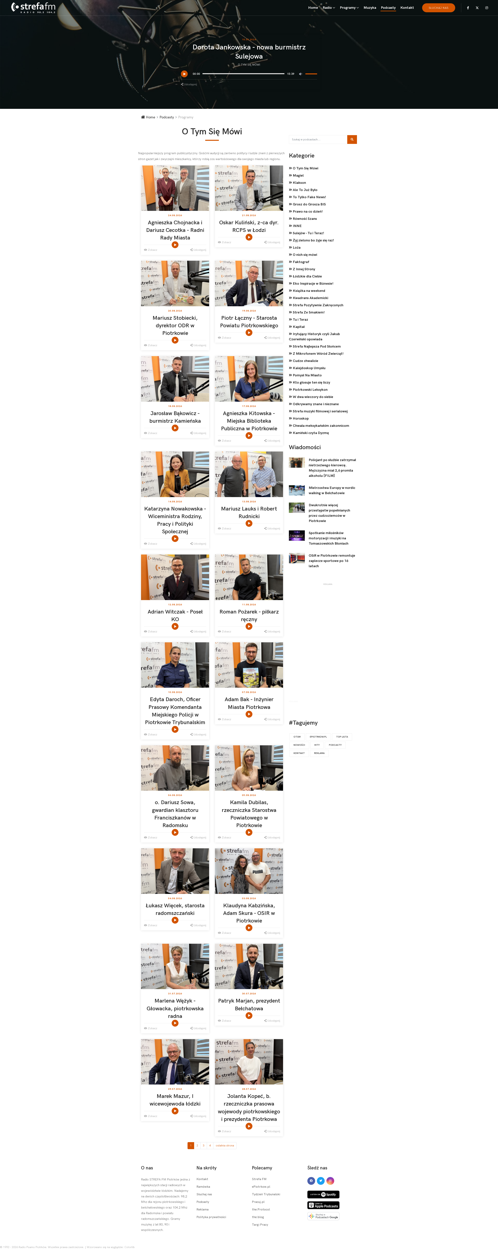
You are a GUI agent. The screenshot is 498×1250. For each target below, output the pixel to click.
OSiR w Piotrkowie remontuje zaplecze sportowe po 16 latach (332, 561)
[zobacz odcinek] (175, 244)
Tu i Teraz (300, 320)
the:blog (258, 1217)
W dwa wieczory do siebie (312, 397)
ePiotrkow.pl (261, 1187)
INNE (297, 226)
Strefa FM (259, 1179)
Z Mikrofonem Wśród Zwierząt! (318, 354)
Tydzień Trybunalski (266, 1194)
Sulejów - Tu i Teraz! (308, 233)
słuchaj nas (439, 8)
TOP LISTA (342, 736)
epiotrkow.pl (318, 736)
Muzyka (370, 8)
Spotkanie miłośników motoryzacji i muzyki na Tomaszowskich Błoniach (328, 538)
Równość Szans (304, 219)
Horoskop (300, 418)
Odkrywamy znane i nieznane (315, 404)
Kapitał (298, 327)
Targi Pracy (260, 1225)
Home (313, 8)
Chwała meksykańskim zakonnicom (320, 426)
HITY (317, 745)
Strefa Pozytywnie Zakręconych (317, 305)
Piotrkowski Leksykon (310, 390)
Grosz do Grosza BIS (309, 204)
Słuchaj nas (204, 1194)
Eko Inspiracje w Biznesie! (312, 284)
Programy (348, 8)
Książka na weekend (308, 291)
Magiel (298, 175)
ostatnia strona (225, 1145)
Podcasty (388, 8)
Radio (327, 8)
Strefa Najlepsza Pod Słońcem (316, 346)
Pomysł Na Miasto (307, 375)
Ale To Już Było (304, 190)
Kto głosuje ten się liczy (311, 382)
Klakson (299, 183)
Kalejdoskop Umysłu (308, 368)
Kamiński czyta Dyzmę (310, 433)
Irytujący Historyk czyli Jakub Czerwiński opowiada (314, 336)
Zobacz (152, 250)
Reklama (319, 753)
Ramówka (203, 1187)
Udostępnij (190, 84)
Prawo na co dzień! (307, 212)
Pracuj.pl (258, 1202)
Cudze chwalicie (305, 361)
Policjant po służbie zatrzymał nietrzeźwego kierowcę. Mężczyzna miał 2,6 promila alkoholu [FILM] (332, 468)
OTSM (297, 736)
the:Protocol (261, 1209)
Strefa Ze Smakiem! (308, 312)
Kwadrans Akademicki (310, 298)
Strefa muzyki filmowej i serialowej (320, 411)
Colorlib (129, 1247)
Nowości (299, 745)
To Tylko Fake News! (309, 197)
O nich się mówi (304, 255)
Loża (296, 248)
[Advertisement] (328, 643)
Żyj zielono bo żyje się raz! (313, 240)
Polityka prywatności (211, 1217)
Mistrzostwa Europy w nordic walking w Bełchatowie (332, 490)
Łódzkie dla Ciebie (307, 276)
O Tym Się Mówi (249, 64)
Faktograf (300, 262)
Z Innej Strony (303, 269)
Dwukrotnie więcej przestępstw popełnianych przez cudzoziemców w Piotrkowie (329, 513)
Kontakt (407, 8)
